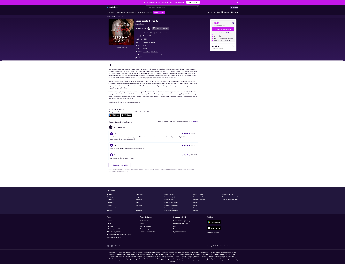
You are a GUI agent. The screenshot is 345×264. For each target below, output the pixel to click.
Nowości (149, 12)
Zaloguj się (234, 7)
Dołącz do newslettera (180, 224)
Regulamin (110, 226)
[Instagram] (115, 246)
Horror (137, 202)
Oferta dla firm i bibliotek (147, 232)
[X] (119, 246)
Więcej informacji (193, 2)
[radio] (223, 24)
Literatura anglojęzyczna (171, 197)
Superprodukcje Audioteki (230, 197)
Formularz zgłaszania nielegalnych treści (119, 234)
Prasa (195, 205)
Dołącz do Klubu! (159, 12)
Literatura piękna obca (171, 205)
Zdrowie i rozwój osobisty (230, 200)
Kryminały (138, 211)
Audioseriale (121, 12)
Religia (195, 208)
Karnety (142, 224)
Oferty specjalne (112, 197)
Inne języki (138, 205)
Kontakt (109, 221)
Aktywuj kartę (144, 229)
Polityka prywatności (113, 229)
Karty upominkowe (146, 226)
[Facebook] (108, 246)
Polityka (195, 202)
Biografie (109, 205)
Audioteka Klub (145, 221)
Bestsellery (141, 12)
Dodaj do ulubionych (162, 28)
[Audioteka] (112, 7)
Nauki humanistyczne (199, 197)
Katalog (110, 12)
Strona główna (111, 16)
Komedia (138, 208)
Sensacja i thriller (227, 194)
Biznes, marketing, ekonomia (115, 208)
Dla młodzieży (139, 194)
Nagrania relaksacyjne (171, 211)
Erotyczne (120, 16)
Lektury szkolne (169, 194)
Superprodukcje (131, 12)
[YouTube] (112, 246)
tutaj (173, 261)
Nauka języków (198, 194)
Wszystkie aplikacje (213, 233)
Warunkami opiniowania (121, 171)
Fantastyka (138, 200)
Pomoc (109, 224)
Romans (195, 211)
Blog (174, 226)
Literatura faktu (169, 200)
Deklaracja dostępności (114, 237)
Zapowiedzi (176, 229)
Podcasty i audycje (199, 200)
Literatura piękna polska (171, 208)
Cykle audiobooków (179, 232)
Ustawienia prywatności (114, 232)
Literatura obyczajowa (171, 202)
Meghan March (139, 24)
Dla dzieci (109, 211)
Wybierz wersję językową (181, 221)
